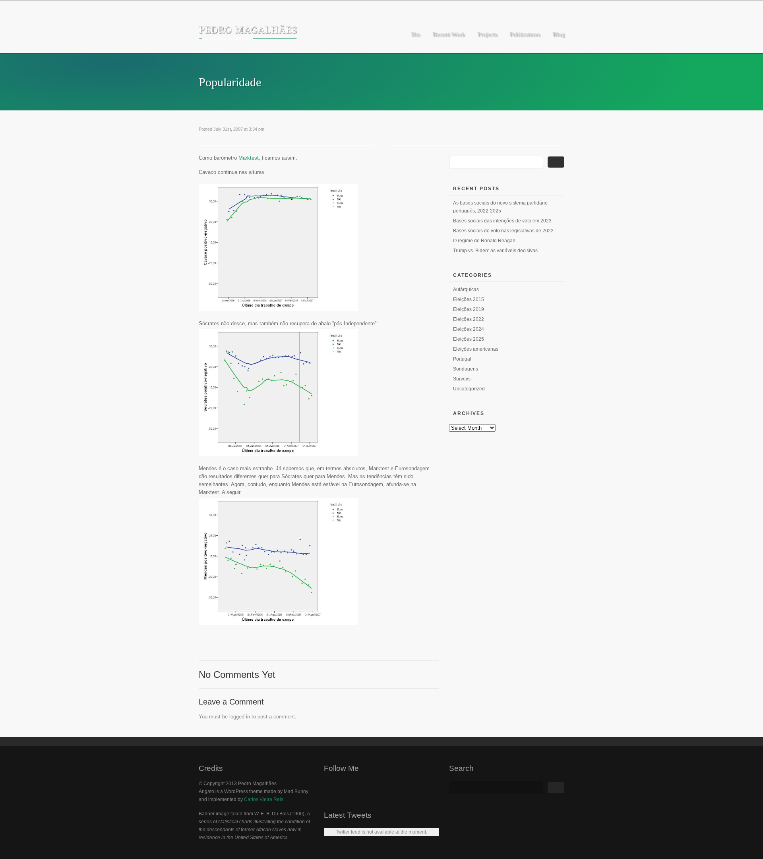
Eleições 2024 (468, 329)
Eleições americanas (475, 349)
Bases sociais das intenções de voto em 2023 (502, 221)
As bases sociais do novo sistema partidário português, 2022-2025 (500, 207)
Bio (415, 34)
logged (236, 717)
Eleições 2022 (468, 319)
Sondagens (465, 369)
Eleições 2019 (468, 309)
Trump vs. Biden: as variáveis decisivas (495, 250)
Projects (487, 34)
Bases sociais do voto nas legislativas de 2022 (503, 231)
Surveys (462, 379)
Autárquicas (466, 289)
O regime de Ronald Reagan (484, 240)
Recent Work (448, 34)
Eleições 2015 (468, 299)
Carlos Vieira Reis (263, 799)
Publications (524, 34)
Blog (558, 34)
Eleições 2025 (468, 339)
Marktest (248, 158)
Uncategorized (469, 389)
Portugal (462, 359)
